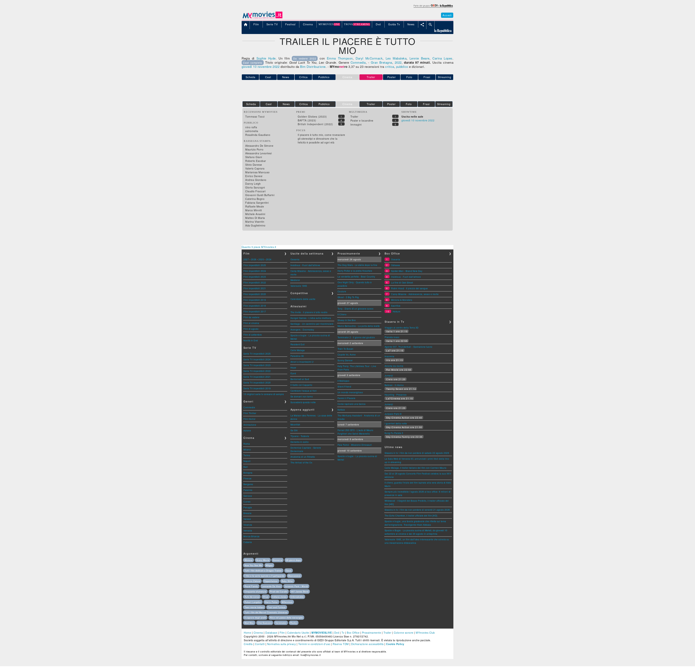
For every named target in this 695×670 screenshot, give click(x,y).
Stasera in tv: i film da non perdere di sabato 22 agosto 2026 (417, 452)
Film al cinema (251, 323)
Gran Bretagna (381, 62)
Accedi (447, 15)
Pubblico (324, 77)
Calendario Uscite (298, 632)
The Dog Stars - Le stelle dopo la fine (357, 264)
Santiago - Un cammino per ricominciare (312, 323)
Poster (391, 77)
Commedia (358, 62)
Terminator (281, 622)
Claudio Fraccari (255, 191)
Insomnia (389, 356)
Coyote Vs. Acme (347, 354)
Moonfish (295, 424)
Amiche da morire (394, 365)
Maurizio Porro (254, 149)
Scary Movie (262, 560)
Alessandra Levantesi (258, 153)
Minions (248, 560)
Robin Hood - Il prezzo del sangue (409, 288)
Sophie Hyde (266, 58)
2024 (268, 259)
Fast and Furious (277, 607)
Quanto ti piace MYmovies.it (259, 247)
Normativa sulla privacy (281, 644)
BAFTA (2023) (307, 120)
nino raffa (251, 127)
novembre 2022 (269, 66)
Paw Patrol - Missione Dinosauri (355, 444)
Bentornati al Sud (299, 379)
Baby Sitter (287, 581)
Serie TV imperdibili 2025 (257, 353)
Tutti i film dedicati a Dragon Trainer (263, 570)
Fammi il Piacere (346, 398)
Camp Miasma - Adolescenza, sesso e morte (415, 294)
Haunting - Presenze (396, 394)
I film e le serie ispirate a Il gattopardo (265, 575)
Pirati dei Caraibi (278, 591)
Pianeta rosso (392, 337)
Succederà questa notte (303, 402)
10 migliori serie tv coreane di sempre (263, 394)
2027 (246, 259)
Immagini (356, 124)
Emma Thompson (340, 58)
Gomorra (277, 560)
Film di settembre (252, 334)
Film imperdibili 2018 (254, 305)
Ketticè (341, 409)
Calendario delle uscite (302, 298)
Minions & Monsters (401, 299)
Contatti (260, 644)
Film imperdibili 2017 (254, 311)
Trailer (371, 104)
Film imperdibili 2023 (254, 276)
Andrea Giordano (255, 180)
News (285, 77)
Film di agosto (250, 328)
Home (247, 632)
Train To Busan (345, 348)
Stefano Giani (253, 157)
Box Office (353, 632)
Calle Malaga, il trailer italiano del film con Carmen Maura (416, 467)
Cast (268, 77)
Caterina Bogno (254, 199)
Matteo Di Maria (255, 218)
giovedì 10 (249, 66)
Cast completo (252, 62)
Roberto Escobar (255, 161)
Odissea (395, 265)
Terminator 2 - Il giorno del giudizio (356, 337)
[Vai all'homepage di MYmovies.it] (262, 18)
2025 (261, 259)
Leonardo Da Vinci (271, 586)
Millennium (287, 602)
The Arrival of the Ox (301, 462)
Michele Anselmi (255, 214)
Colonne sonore (403, 632)
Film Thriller (249, 413)
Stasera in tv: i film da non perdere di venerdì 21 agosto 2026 (417, 509)
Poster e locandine (361, 120)
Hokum (396, 311)
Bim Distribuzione (313, 66)
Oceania (295, 259)
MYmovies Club (425, 632)
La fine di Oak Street (402, 282)
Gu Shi (294, 430)
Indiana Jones (279, 596)
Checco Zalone (252, 581)
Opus (288, 570)
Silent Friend (344, 386)
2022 (398, 62)
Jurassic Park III (393, 413)
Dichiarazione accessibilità (367, 644)
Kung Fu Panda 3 (394, 432)
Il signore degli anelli (255, 617)
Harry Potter (271, 602)
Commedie (249, 407)
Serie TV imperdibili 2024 (257, 359)
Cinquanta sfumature (255, 591)
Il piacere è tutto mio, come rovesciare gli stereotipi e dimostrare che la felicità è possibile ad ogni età (321, 138)
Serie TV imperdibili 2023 (257, 365)
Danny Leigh (253, 183)
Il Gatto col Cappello (301, 384)
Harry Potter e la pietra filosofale (355, 270)
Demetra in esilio (299, 441)
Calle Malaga (297, 350)
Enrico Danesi (253, 176)
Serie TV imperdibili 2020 (257, 382)
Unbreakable (297, 596)
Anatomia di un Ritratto (302, 456)
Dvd (336, 632)
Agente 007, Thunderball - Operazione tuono (408, 346)
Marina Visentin (254, 221)
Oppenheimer (271, 581)
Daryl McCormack (369, 58)
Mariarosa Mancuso (257, 172)
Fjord (293, 373)
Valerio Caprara (255, 168)
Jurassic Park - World (296, 586)
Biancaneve (294, 575)
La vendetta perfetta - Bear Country (356, 276)
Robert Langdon (253, 602)
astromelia (251, 131)
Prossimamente (371, 632)
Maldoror (295, 279)
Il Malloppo (343, 380)
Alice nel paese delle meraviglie (286, 617)
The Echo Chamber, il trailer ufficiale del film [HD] (411, 515)
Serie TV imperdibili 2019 (257, 388)
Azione (247, 430)
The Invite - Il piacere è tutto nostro (309, 312)
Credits (248, 644)
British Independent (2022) (315, 124)
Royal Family (251, 586)
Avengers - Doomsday (302, 329)
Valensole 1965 (298, 285)
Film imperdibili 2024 (254, 270)
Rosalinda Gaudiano (257, 135)
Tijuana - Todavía (299, 436)
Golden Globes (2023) (312, 116)
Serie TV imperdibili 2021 (257, 376)
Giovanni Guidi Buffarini (259, 195)
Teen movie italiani (254, 607)
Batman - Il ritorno (394, 385)
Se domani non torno (301, 396)
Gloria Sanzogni (255, 187)
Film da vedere (251, 317)
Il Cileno (342, 314)
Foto (409, 77)
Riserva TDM (341, 644)
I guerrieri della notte (396, 423)
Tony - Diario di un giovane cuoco (356, 308)
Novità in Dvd (250, 340)
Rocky (293, 622)
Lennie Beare (419, 58)
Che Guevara (265, 622)
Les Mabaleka (396, 58)
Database (271, 632)
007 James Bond (299, 591)
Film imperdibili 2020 (254, 294)
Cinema (258, 632)
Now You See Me (253, 565)
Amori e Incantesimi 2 (302, 361)
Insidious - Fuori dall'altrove (305, 265)
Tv (343, 632)
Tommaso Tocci (255, 116)
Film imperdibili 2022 (254, 282)
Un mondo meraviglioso (350, 392)
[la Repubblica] (433, 8)
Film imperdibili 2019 (254, 299)
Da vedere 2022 (304, 58)
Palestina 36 (297, 355)
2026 (253, 259)
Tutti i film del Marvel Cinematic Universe (266, 612)
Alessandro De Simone (259, 145)
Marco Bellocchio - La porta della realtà (359, 325)
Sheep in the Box (347, 320)
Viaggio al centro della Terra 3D (402, 327)
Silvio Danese (253, 164)
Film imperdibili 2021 (254, 288)
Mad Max (249, 622)
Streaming (444, 77)
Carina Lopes (442, 58)
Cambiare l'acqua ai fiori (303, 390)
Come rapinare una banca (352, 403)
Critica (303, 77)
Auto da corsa (252, 596)
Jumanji (389, 375)
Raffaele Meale (254, 206)
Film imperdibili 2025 (254, 265)
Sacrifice (396, 305)
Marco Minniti (253, 210)
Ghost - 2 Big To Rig (348, 297)
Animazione (249, 424)
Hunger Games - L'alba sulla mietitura (310, 317)
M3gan (269, 565)
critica (389, 66)
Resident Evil (297, 344)
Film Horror (249, 418)
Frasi (427, 77)
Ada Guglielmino (255, 225)
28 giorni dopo (293, 560)
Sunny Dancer (345, 360)
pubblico (402, 66)
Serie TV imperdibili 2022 (257, 370)
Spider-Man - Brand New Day (406, 270)
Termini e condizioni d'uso (314, 644)
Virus (265, 596)
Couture (342, 291)
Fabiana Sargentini (257, 202)
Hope (293, 367)
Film (282, 632)
